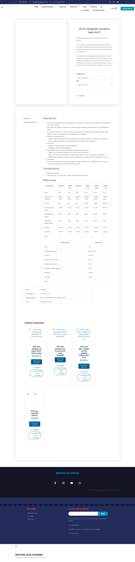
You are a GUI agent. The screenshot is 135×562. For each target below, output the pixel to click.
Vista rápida (36, 343)
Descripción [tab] (27, 118)
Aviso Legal (30, 516)
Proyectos (73, 7)
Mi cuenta (85, 10)
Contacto (93, 7)
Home (36, 7)
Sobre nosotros (47, 7)
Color (77, 81)
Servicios (62, 7)
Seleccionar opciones (36, 362)
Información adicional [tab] (30, 122)
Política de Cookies (32, 513)
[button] (80, 96)
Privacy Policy (30, 519)
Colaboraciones (98, 10)
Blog (85, 7)
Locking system (80, 74)
